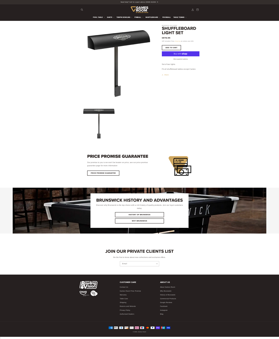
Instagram (164, 310)
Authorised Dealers (127, 314)
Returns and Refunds (128, 306)
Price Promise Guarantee (103, 173)
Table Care (124, 298)
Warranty (123, 295)
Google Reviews (166, 302)
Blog (161, 314)
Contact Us (124, 287)
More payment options (181, 59)
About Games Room (167, 287)
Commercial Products (168, 298)
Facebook (164, 306)
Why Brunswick (139, 221)
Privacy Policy (125, 310)
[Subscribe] (156, 263)
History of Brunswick (167, 295)
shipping (177, 41)
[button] (82, 9)
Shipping (123, 302)
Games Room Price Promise (130, 291)
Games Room (142, 331)
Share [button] (166, 75)
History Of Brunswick (140, 214)
